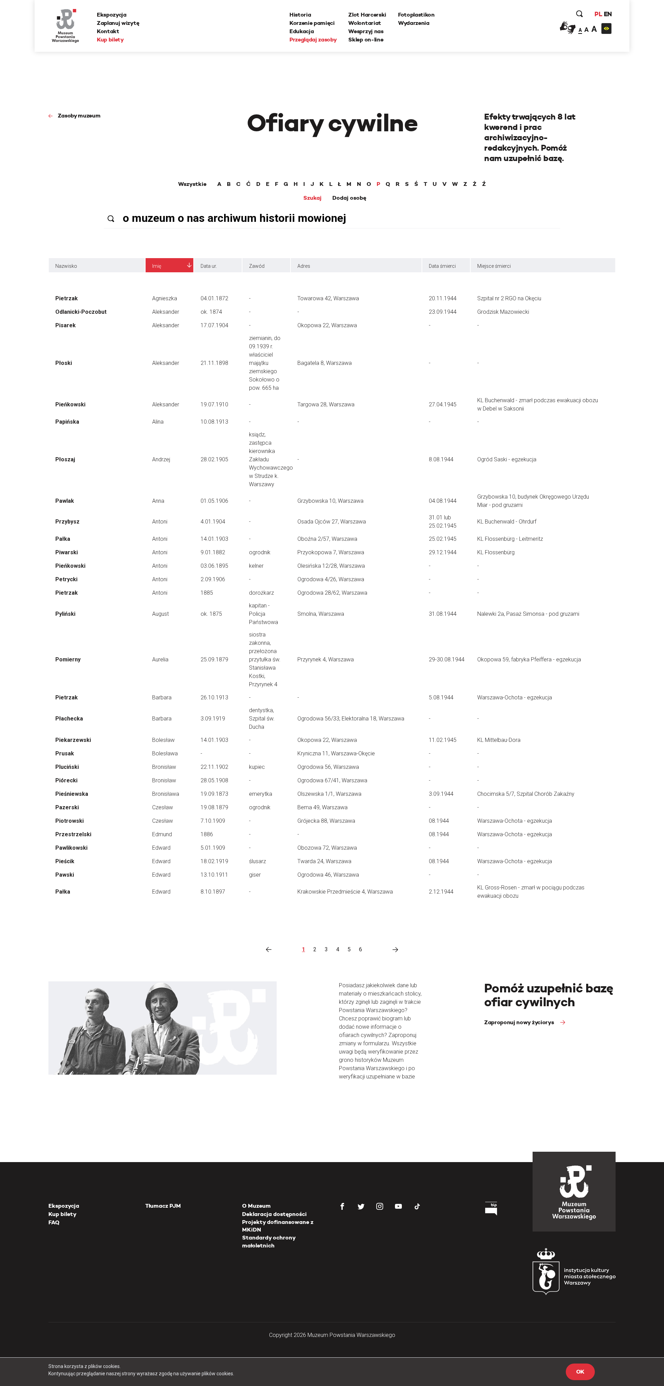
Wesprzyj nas (365, 31)
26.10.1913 (214, 697)
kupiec (257, 767)
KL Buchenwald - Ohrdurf (506, 521)
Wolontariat (364, 23)
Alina (158, 421)
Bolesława (165, 753)
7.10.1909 (213, 821)
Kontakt (108, 31)
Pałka (62, 539)
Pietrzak (66, 298)
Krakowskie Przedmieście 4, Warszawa (345, 891)
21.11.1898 (214, 363)
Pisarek (65, 325)
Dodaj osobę (349, 198)
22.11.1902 (214, 767)
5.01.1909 (213, 848)
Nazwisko (66, 266)
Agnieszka (164, 298)
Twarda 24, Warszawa (324, 861)
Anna (158, 501)
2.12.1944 (441, 891)
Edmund (162, 834)
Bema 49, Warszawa (322, 807)
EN (608, 14)
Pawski (64, 874)
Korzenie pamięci (312, 23)
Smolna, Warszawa (320, 614)
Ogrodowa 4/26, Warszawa (330, 579)
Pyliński (65, 614)
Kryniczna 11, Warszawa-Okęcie (336, 753)
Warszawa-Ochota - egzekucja (514, 697)
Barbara (162, 697)
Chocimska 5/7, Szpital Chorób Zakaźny (525, 794)
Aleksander (165, 312)
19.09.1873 (214, 794)
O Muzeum (256, 1205)
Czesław (162, 807)
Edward (161, 848)
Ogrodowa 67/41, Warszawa (332, 780)
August (160, 614)
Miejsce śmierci (494, 266)
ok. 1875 (211, 614)
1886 (207, 834)
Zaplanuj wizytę (118, 23)
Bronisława (165, 794)
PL (598, 14)
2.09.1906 (213, 579)
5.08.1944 (441, 697)
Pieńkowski (70, 404)
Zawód (257, 266)
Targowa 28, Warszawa (325, 404)
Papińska (67, 421)
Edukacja (301, 31)
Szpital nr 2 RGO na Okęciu (509, 298)
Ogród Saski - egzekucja (506, 459)
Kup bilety (110, 39)
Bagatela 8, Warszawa (324, 363)
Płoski (63, 363)
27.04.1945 (442, 404)
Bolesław (163, 740)
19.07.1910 (214, 404)
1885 (207, 593)
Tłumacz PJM (163, 1205)
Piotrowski (69, 821)
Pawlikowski (71, 848)
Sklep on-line (365, 39)
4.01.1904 (213, 521)
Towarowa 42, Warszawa (328, 298)
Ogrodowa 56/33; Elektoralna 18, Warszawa (350, 718)
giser (255, 874)
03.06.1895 (214, 566)
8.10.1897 (213, 891)
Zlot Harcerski (367, 14)
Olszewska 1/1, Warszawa (329, 794)
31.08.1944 (442, 614)
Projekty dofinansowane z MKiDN (277, 1225)
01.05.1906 (214, 501)
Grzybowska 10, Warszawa (330, 501)
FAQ (53, 1222)
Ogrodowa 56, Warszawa (328, 767)
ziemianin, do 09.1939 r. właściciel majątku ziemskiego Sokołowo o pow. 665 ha (264, 363)
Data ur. (209, 266)
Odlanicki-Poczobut (81, 312)
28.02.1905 (214, 459)
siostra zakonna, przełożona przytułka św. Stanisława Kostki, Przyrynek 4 (264, 659)
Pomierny (68, 659)
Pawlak (64, 501)
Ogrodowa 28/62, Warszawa (332, 593)
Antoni (159, 521)
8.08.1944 (441, 459)
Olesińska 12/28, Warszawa (331, 566)
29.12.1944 (442, 552)
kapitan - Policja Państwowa (263, 613)
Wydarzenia (414, 23)
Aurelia (160, 659)
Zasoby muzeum (79, 115)
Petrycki (66, 579)
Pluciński (67, 767)
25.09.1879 (214, 659)
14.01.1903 (214, 539)
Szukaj (312, 198)
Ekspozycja (112, 14)
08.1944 (439, 821)
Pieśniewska (71, 794)
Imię (156, 266)
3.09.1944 (441, 794)
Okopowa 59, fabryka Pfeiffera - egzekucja (529, 659)
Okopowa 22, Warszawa (327, 325)
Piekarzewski (73, 740)
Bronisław (164, 767)
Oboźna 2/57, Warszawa (327, 539)
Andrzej (161, 459)
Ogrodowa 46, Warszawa (328, 874)
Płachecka (69, 718)
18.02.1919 (214, 861)
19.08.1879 (214, 807)
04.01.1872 (214, 298)
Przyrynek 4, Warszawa (325, 659)
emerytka (260, 794)
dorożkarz (261, 593)
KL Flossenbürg (496, 552)
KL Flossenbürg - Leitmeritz (510, 539)
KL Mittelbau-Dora (498, 740)
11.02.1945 (442, 740)
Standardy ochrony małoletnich (268, 1241)
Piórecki (66, 780)
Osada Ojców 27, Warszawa (331, 521)
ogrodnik (259, 552)
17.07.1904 (214, 325)
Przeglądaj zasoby (313, 39)
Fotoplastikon (416, 14)
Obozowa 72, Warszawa (327, 848)
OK (580, 1371)
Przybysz (67, 521)
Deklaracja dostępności (274, 1214)
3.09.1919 (213, 718)
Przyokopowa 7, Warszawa (330, 552)
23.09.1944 (442, 312)
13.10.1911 (214, 874)
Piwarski (66, 552)
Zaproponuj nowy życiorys (519, 1022)
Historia (300, 14)
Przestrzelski (73, 834)
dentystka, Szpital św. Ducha (262, 718)
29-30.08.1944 (446, 659)
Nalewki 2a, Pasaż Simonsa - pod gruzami (528, 614)
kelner (256, 566)
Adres (303, 266)
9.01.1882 (213, 552)
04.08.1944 (442, 501)
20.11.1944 (442, 298)
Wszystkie (192, 184)
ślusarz (257, 861)
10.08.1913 (214, 421)
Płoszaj (65, 459)
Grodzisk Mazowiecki (503, 312)
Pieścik (64, 861)
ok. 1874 (211, 312)
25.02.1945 (442, 539)
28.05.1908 (214, 780)
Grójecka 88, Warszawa (326, 821)
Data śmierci (442, 266)
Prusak (64, 753)
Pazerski (67, 807)
